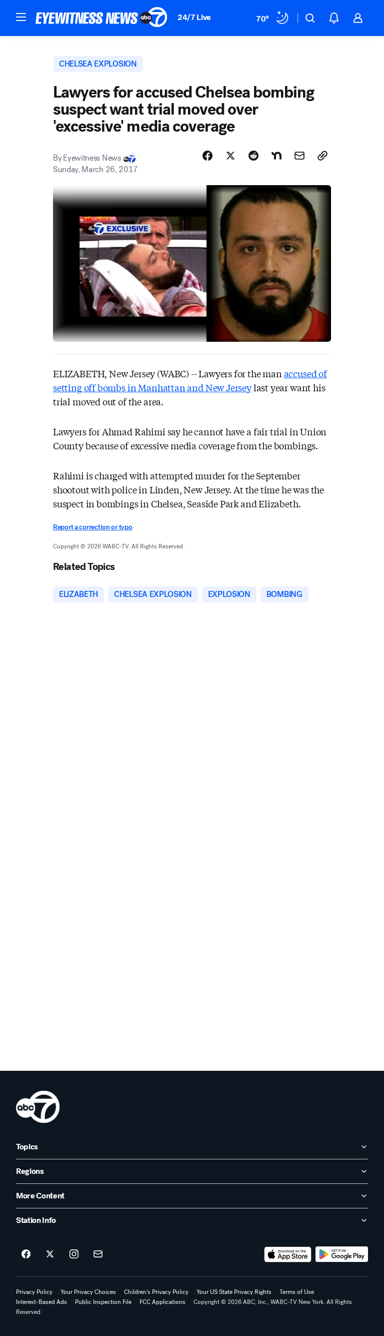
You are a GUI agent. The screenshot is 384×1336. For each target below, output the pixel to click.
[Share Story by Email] (299, 155)
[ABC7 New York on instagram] (74, 1254)
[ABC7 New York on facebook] (26, 1254)
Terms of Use (297, 1292)
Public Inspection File (103, 1302)
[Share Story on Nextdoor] (276, 155)
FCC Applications (163, 1302)
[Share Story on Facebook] (207, 155)
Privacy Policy (34, 1292)
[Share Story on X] (230, 155)
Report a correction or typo (92, 527)
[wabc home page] (38, 1107)
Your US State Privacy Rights (234, 1292)
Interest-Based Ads (41, 1302)
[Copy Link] (322, 155)
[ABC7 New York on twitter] (50, 1254)
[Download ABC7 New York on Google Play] (342, 1254)
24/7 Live (194, 17)
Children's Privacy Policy (156, 1292)
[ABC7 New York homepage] (102, 18)
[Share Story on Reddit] (253, 155)
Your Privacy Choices (88, 1292)
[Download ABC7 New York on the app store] (288, 1254)
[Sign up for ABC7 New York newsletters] (98, 1254)
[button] (21, 17)
